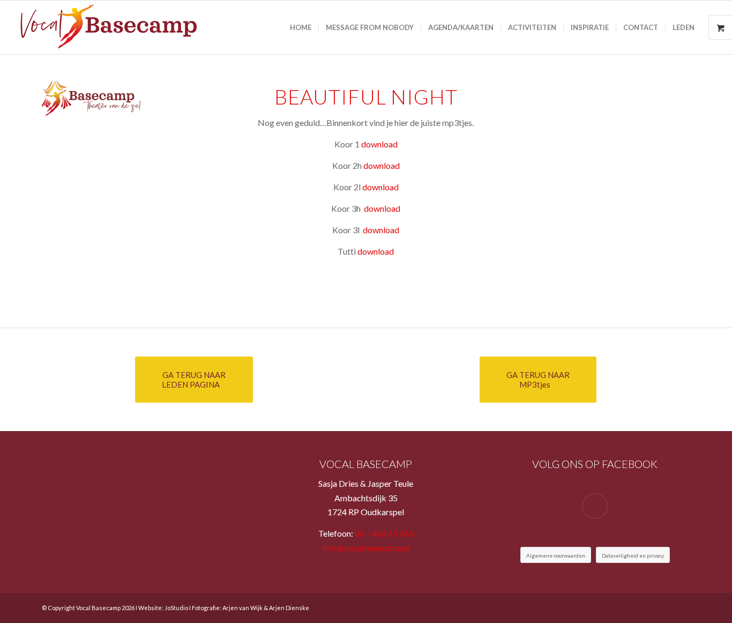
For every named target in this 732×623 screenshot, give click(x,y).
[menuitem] (300, 27)
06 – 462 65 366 (384, 533)
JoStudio (176, 607)
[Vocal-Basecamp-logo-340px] (105, 27)
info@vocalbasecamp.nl (366, 548)
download (379, 144)
